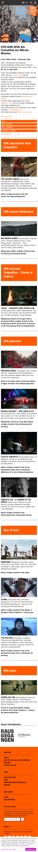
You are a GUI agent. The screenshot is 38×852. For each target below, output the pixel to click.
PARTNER (7, 763)
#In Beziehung (5, 254)
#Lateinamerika (6, 323)
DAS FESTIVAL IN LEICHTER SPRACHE (17, 760)
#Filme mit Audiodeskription (26, 326)
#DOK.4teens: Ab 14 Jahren (9, 472)
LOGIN (6, 797)
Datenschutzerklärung (22, 846)
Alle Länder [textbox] (7, 127)
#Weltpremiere (5, 251)
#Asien (27, 572)
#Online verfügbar (6, 194)
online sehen (17, 75)
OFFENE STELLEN (10, 765)
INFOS (6, 772)
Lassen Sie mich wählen (8, 849)
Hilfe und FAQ (6, 116)
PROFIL (6, 758)
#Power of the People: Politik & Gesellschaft (15, 381)
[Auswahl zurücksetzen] (18, 134)
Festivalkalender (15, 110)
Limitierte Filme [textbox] (9, 131)
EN (27, 3)
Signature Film (6, 103)
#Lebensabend (15, 254)
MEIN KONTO (8, 792)
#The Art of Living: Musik (19, 422)
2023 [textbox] (3, 121)
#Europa (23, 254)
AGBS (6, 780)
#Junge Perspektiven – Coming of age (20, 612)
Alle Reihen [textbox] (7, 124)
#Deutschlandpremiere (18, 196)
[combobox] (19, 121)
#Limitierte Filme (18, 194)
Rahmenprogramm (25, 112)
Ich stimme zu (31, 849)
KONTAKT (7, 785)
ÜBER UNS (7, 752)
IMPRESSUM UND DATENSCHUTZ (15, 782)
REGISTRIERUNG (9, 800)
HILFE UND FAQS (9, 777)
